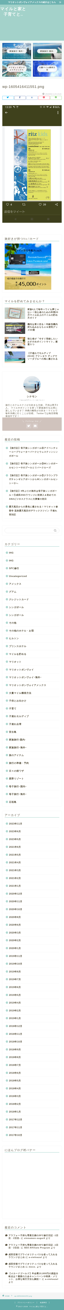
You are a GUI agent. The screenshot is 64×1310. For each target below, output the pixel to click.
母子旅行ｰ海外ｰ (18, 794)
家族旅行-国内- (17, 739)
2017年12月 (15, 1119)
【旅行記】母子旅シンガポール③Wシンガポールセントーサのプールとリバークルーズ (33, 465)
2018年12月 (15, 1026)
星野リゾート (16, 778)
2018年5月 (15, 1080)
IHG (11, 552)
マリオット (15, 661)
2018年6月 (15, 1073)
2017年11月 (15, 1127)
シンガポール (16, 607)
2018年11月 (15, 1034)
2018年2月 (15, 1104)
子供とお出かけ (17, 700)
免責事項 (43, 1302)
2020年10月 (15, 909)
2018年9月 (15, 1049)
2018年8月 (15, 1057)
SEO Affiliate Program (37, 1248)
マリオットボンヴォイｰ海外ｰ (25, 677)
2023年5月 (15, 839)
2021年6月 (15, 847)
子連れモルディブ (19, 716)
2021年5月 (15, 854)
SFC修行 (14, 568)
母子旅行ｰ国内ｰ (18, 786)
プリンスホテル (17, 646)
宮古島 (12, 732)
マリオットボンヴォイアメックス (27, 685)
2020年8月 (15, 917)
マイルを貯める (17, 654)
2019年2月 (15, 1010)
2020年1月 (15, 948)
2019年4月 (15, 1002)
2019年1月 (15, 1018)
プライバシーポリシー (25, 1302)
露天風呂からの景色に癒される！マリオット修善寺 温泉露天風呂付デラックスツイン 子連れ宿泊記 (33, 511)
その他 (12, 622)
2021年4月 (15, 862)
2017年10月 (15, 1135)
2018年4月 (15, 1088)
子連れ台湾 (15, 724)
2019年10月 (15, 963)
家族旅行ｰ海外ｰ (18, 747)
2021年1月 (15, 886)
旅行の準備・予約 (19, 763)
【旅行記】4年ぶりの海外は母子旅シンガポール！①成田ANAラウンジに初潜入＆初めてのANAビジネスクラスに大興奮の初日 (33, 495)
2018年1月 (15, 1111)
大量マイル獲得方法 (20, 693)
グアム (12, 591)
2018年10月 (15, 1041)
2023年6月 (15, 831)
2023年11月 (15, 823)
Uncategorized (18, 576)
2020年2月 (15, 940)
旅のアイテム (16, 755)
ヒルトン (14, 638)
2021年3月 (15, 870)
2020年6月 (15, 924)
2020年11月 (15, 901)
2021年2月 (15, 878)
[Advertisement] (45, 22)
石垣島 (12, 802)
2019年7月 (15, 979)
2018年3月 (15, 1096)
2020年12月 (15, 893)
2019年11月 (15, 956)
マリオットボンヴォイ (21, 669)
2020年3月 (15, 932)
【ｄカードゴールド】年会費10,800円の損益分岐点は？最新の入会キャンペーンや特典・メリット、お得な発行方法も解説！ (33, 1276)
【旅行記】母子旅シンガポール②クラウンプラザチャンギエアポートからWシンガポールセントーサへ (33, 479)
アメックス (15, 583)
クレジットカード (19, 599)
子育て (12, 708)
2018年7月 (15, 1065)
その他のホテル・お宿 (21, 630)
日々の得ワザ (16, 771)
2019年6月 (15, 987)
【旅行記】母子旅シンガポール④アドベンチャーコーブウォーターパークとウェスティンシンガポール (33, 452)
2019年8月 (15, 971)
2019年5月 (15, 995)
